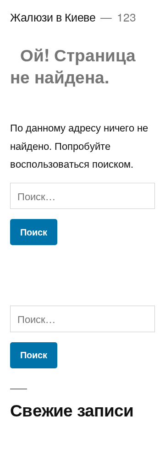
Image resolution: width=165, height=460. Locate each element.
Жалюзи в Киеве (52, 17)
